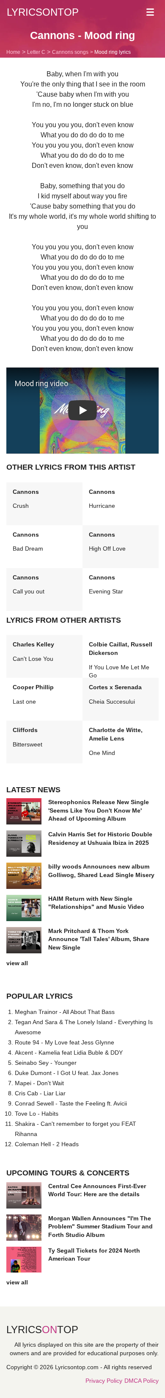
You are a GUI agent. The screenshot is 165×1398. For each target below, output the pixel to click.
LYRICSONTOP (43, 12)
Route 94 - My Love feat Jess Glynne (64, 1042)
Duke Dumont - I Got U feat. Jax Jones (66, 1072)
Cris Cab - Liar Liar (40, 1093)
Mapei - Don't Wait (39, 1083)
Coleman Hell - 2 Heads (47, 1144)
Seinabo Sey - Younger (46, 1062)
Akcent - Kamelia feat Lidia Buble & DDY (69, 1052)
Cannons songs (70, 52)
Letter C (36, 52)
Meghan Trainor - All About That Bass (65, 1011)
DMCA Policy (141, 1380)
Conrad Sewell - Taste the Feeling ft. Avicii (71, 1103)
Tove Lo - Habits (36, 1113)
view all (17, 963)
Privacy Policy (103, 1380)
